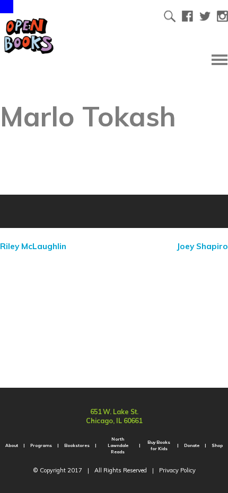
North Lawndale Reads (118, 445)
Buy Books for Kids (158, 445)
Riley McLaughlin (33, 246)
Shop (217, 445)
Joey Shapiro (202, 246)
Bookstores (77, 445)
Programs (41, 445)
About (11, 445)
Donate (191, 445)
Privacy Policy (177, 470)
